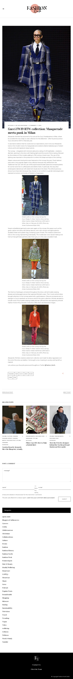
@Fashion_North (50, 365)
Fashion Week (7, 557)
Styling (18, 440)
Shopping (5, 598)
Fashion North (30, 436)
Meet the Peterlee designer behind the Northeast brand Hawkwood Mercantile (60, 445)
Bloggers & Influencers (10, 520)
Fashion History (7, 438)
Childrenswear (7, 530)
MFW (26, 373)
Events (4, 544)
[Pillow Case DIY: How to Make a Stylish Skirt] (36, 420)
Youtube (5, 642)
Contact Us (37, 665)
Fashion (15, 436)
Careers (5, 523)
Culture (9, 436)
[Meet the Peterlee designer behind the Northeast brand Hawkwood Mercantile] (60, 420)
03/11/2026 (29, 440)
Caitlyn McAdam (22, 125)
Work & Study (7, 639)
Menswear (6, 578)
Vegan (4, 622)
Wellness (5, 635)
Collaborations (7, 537)
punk (10, 377)
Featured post (11, 440)
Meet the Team (36, 669)
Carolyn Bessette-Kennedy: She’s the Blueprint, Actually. (12, 448)
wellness (5, 632)
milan (31, 373)
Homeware (29, 438)
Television (6, 611)
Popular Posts (7, 591)
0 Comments (32, 125)
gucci (21, 373)
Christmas (6, 534)
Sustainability (7, 608)
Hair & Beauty (7, 564)
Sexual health (7, 595)
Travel (4, 615)
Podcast (5, 588)
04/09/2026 (5, 444)
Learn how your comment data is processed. (41, 498)
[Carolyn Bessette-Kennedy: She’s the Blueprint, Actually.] (12, 420)
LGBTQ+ (5, 574)
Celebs (4, 436)
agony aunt (6, 517)
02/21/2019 (11, 125)
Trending (5, 442)
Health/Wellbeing (8, 567)
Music (4, 581)
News (4, 584)
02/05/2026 (53, 440)
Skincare (5, 601)
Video (4, 625)
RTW (15, 377)
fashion (11, 373)
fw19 (16, 373)
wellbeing (5, 628)
